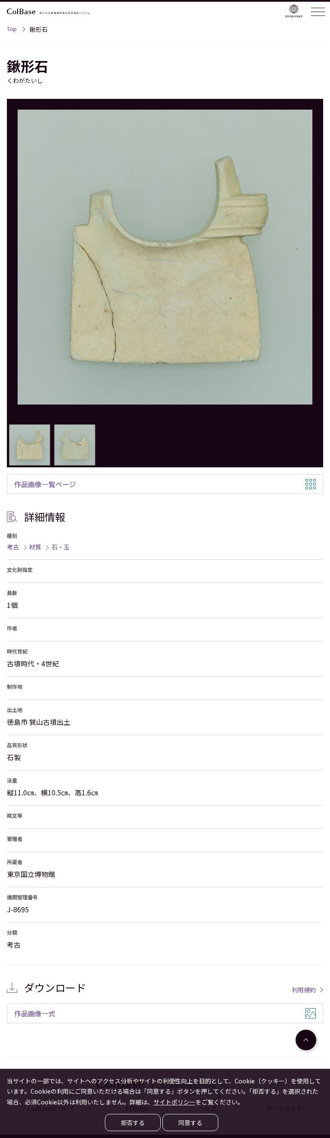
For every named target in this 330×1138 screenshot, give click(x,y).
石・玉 (61, 547)
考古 (13, 547)
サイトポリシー (174, 1102)
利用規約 (304, 989)
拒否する (133, 1122)
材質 (35, 547)
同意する (190, 1122)
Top (12, 30)
